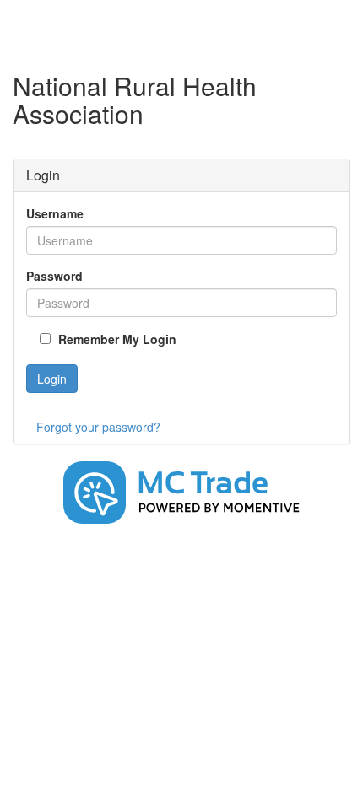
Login (52, 378)
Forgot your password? (98, 426)
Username (55, 213)
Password (54, 275)
